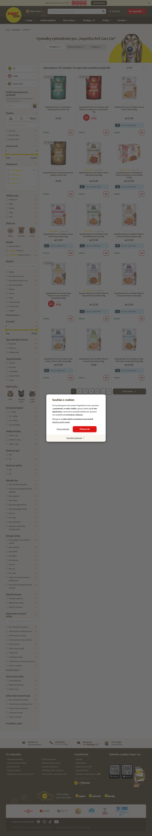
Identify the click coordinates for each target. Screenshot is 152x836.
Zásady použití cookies (61, 422)
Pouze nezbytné (63, 429)
